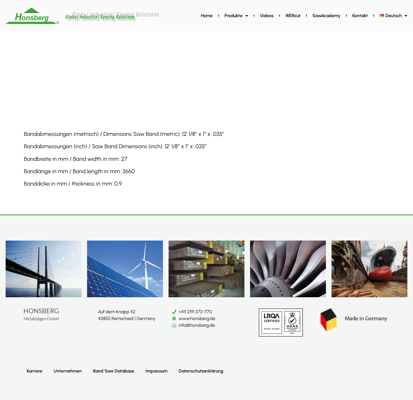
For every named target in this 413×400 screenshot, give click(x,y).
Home (207, 15)
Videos (267, 15)
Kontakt (360, 15)
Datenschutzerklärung (201, 371)
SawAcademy (326, 15)
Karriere (34, 371)
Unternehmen (68, 371)
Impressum (156, 371)
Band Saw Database (113, 371)
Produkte (233, 15)
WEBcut (293, 15)
